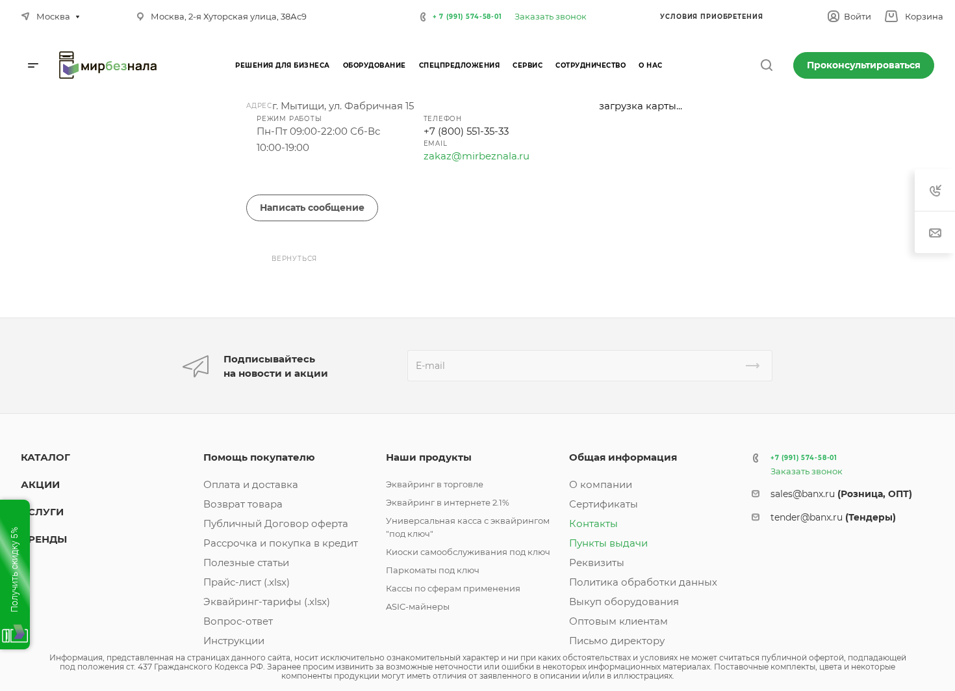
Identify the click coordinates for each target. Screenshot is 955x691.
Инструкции (233, 640)
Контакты (593, 523)
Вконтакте (264, 179)
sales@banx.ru (841, 494)
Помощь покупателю (259, 457)
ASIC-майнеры (418, 606)
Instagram (294, 179)
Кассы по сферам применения (453, 588)
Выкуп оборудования (624, 601)
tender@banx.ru (833, 517)
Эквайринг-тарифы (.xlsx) (266, 601)
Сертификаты (603, 504)
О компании (600, 484)
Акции (40, 484)
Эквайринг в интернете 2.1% (447, 502)
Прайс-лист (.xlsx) (246, 582)
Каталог (45, 457)
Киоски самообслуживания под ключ (468, 552)
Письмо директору (617, 640)
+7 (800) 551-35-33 (466, 131)
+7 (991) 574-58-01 (803, 457)
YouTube (355, 179)
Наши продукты (429, 457)
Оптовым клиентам (618, 621)
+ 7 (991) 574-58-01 (467, 16)
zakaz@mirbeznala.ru (476, 156)
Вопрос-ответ (238, 621)
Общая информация (623, 457)
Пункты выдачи (608, 543)
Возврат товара (243, 504)
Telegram (325, 179)
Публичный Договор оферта (275, 523)
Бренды (44, 539)
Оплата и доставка (250, 484)
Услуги (42, 512)
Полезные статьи (246, 562)
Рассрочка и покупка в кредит (280, 543)
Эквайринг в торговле (434, 484)
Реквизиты (596, 562)
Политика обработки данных (643, 582)
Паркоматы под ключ (432, 570)
